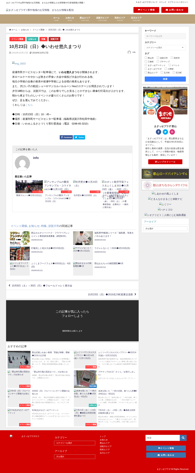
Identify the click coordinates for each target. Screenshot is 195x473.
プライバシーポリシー (179, 2)
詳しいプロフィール (165, 162)
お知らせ (32, 39)
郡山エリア (105, 443)
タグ (147, 53)
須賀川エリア (106, 446)
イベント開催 (17, 39)
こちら (29, 104)
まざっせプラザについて (147, 2)
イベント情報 (147, 10)
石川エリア (105, 453)
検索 (165, 79)
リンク (163, 2)
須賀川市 (54, 39)
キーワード (150, 30)
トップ (103, 436)
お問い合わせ (176, 10)
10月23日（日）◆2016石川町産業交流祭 (110, 294)
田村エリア (105, 450)
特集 (43, 39)
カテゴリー (150, 42)
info (134, 52)
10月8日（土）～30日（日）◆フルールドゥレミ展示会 (42, 285)
